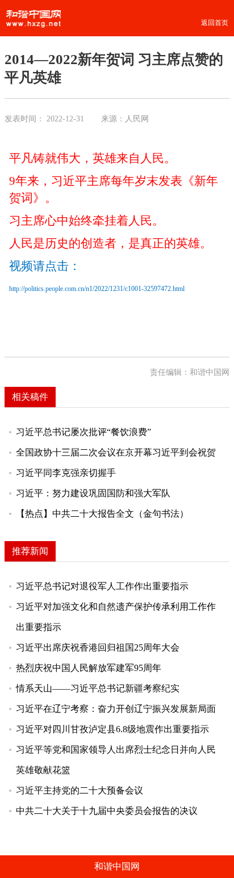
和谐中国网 (117, 866)
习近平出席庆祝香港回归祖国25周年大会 (97, 647)
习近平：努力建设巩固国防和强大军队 (93, 493)
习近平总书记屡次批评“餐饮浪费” (83, 432)
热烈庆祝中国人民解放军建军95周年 (88, 667)
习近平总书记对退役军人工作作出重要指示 (102, 586)
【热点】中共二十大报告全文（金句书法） (102, 513)
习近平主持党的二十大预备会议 (79, 790)
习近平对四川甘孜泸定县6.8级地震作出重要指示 (112, 729)
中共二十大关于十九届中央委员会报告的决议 (107, 810)
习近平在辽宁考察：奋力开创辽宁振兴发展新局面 (116, 708)
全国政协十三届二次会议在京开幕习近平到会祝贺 (116, 452)
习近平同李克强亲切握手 (66, 472)
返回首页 (214, 23)
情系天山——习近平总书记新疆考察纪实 (97, 688)
